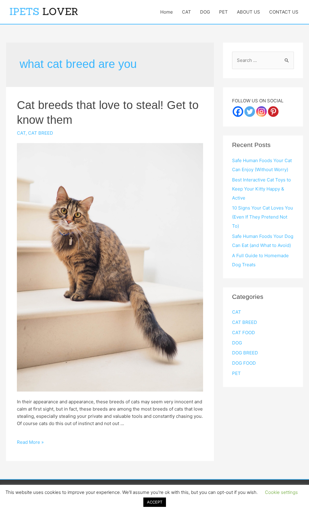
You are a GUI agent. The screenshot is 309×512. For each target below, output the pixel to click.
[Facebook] (238, 111)
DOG (205, 12)
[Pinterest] (273, 111)
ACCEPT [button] (154, 502)
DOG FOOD (244, 363)
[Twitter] (249, 111)
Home (166, 12)
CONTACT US (283, 12)
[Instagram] (261, 111)
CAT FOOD (243, 332)
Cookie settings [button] (281, 492)
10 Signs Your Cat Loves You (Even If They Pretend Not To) (262, 217)
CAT (186, 12)
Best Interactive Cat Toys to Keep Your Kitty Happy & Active (261, 189)
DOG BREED (245, 353)
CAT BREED (40, 133)
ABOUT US (248, 12)
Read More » (30, 442)
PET (223, 12)
